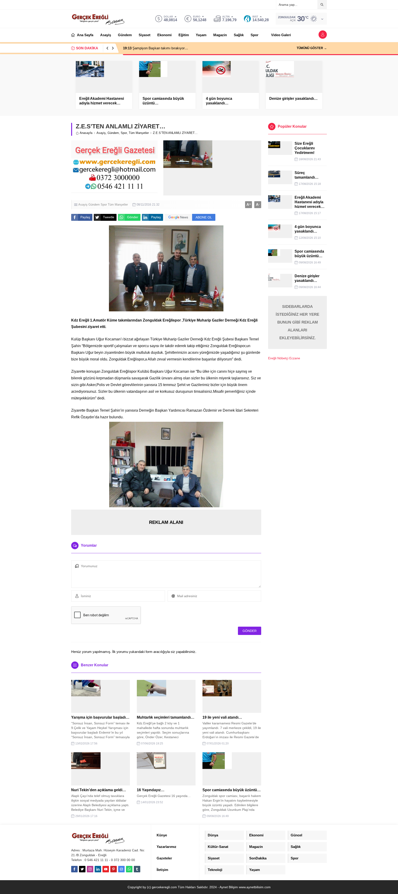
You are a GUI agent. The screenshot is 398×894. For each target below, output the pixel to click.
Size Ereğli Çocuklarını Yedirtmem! (305, 148)
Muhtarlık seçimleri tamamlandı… (165, 717)
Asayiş (101, 133)
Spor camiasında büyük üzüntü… (163, 101)
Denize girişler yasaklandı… (293, 98)
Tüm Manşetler (139, 133)
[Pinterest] (113, 869)
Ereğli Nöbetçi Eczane (284, 358)
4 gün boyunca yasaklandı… (219, 101)
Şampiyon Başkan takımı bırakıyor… (155, 48)
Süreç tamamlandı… (307, 175)
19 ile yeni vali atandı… (222, 717)
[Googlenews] (121, 869)
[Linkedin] (98, 869)
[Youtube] (105, 869)
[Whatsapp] (129, 869)
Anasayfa (86, 133)
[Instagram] (90, 869)
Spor (124, 133)
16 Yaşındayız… (150, 790)
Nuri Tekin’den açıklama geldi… (98, 790)
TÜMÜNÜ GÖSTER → (312, 48)
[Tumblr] (137, 869)
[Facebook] (74, 869)
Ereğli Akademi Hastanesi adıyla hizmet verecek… (101, 101)
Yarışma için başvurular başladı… (100, 717)
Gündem (113, 133)
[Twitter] (82, 869)
